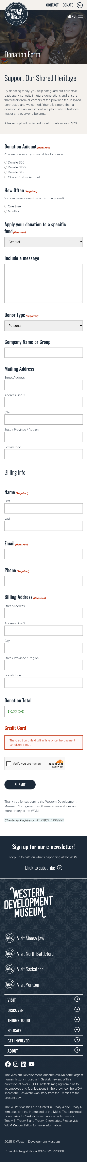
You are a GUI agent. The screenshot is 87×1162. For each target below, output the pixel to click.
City (7, 412)
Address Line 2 (14, 395)
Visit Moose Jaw (30, 938)
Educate (14, 1030)
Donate (68, 5)
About (12, 1050)
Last (7, 518)
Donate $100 (17, 167)
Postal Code (12, 447)
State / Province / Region (21, 429)
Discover (15, 1010)
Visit (11, 999)
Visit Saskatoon (30, 968)
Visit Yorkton (28, 984)
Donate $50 (16, 162)
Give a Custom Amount (24, 177)
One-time (14, 206)
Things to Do (18, 1020)
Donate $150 (16, 172)
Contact (52, 5)
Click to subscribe (40, 867)
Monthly (13, 211)
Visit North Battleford (35, 953)
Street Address (14, 377)
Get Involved (18, 1040)
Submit (20, 784)
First (7, 501)
